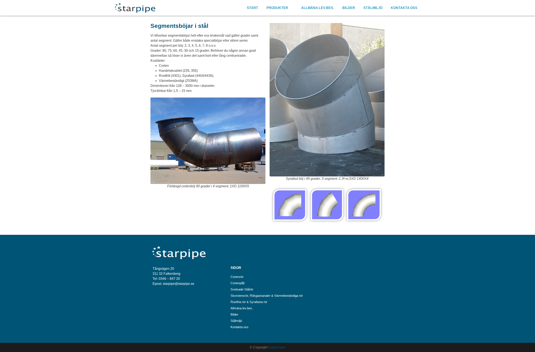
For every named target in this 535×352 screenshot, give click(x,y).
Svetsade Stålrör (242, 289)
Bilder (234, 314)
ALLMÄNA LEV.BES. (317, 8)
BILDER (348, 8)
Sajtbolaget (276, 347)
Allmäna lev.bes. (242, 308)
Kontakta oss (239, 327)
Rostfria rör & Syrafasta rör (249, 302)
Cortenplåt (238, 283)
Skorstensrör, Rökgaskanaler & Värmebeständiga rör (267, 295)
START (252, 8)
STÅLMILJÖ (372, 8)
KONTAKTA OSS (404, 8)
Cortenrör (237, 277)
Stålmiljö (236, 320)
